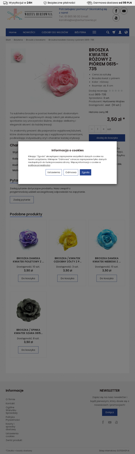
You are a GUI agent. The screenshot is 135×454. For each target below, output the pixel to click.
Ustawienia (53, 172)
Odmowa (70, 172)
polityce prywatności (39, 165)
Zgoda (85, 172)
